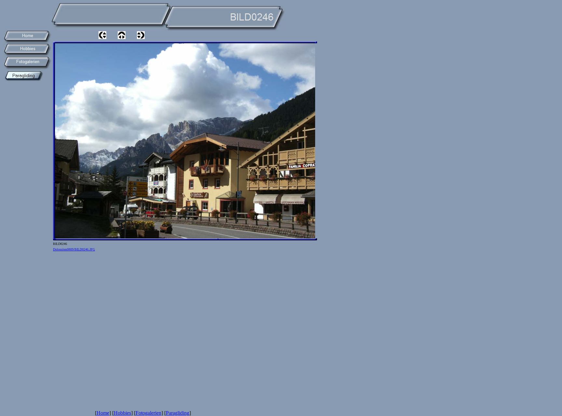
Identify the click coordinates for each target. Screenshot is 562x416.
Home (103, 413)
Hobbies (122, 413)
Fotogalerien (148, 413)
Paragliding (177, 413)
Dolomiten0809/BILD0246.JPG (74, 249)
